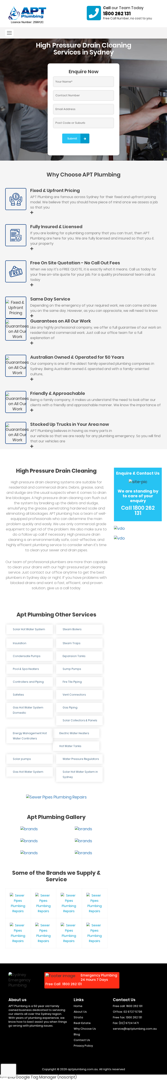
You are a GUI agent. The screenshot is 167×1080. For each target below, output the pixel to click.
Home (78, 1006)
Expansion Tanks (74, 656)
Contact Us (82, 1040)
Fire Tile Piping (72, 682)
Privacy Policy (83, 1046)
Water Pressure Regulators (81, 759)
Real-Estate (82, 1023)
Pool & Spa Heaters (26, 669)
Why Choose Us (85, 1029)
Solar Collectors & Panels (80, 720)
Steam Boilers (72, 629)
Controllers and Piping (28, 682)
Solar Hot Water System (29, 629)
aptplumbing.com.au (83, 1069)
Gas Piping (70, 707)
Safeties (18, 694)
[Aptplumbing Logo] (27, 15)
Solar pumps (22, 759)
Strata (78, 1017)
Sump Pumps (72, 669)
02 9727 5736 (133, 1012)
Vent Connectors (74, 694)
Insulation (19, 643)
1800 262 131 (117, 13)
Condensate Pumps (26, 656)
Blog (77, 1034)
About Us (80, 1012)
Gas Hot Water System (28, 772)
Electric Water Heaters (74, 733)
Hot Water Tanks (70, 746)
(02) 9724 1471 (129, 1023)
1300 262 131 (134, 1017)
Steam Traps (71, 643)
